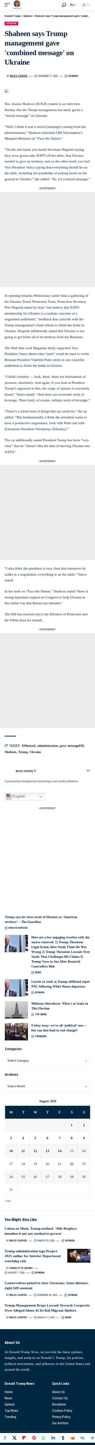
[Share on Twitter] (14, 1438)
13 (47, 1151)
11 (23, 1151)
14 (60, 1151)
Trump (23, 752)
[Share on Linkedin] (53, 1438)
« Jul (7, 1201)
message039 (76, 746)
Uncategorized (18, 927)
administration (47, 746)
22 (72, 1164)
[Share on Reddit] (72, 1438)
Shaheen (10, 752)
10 (11, 1151)
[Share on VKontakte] (82, 1438)
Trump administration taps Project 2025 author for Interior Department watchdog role (33, 1256)
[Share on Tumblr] (63, 1438)
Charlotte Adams (21, 1268)
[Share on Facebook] (5, 1438)
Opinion (11, 23)
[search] (64, 5)
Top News (41, 1014)
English (18, 796)
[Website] (88, 771)
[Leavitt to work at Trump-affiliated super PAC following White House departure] (16, 988)
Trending (41, 1036)
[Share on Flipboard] (24, 1438)
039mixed (28, 746)
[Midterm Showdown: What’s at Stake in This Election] (16, 1009)
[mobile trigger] (8, 5)
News (38, 972)
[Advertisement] (47, 239)
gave (63, 746)
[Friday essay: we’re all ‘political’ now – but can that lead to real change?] (16, 1031)
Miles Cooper (18, 76)
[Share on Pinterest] (34, 1438)
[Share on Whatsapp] (43, 1438)
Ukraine (35, 752)
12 (35, 1151)
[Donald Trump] (17, 5)
